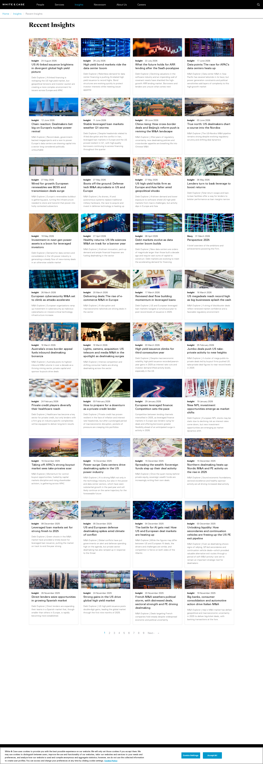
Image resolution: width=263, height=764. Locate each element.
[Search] (258, 4)
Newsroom (100, 4)
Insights (79, 4)
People (40, 4)
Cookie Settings (190, 755)
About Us (122, 4)
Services (59, 4)
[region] (131, 755)
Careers (141, 4)
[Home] (13, 4)
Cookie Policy (110, 760)
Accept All (212, 755)
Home (5, 13)
